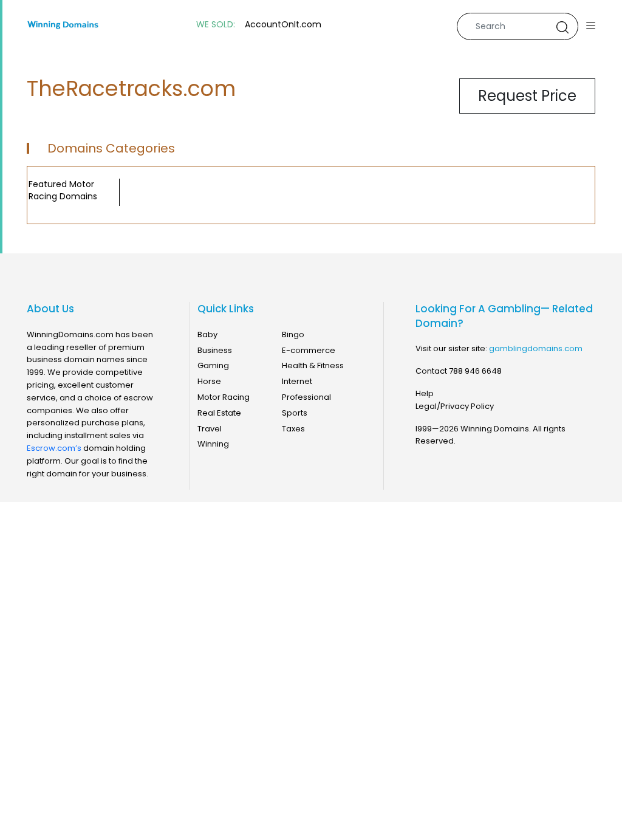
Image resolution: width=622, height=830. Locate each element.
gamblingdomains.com (536, 348)
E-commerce (308, 350)
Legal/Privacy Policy (454, 406)
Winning (213, 444)
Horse (209, 381)
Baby (207, 334)
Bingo (293, 334)
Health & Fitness (313, 365)
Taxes (293, 428)
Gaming (213, 365)
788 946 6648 (475, 371)
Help (424, 393)
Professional (306, 397)
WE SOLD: (215, 24)
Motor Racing (223, 397)
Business (214, 350)
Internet (297, 381)
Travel (209, 428)
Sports (294, 413)
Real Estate (219, 413)
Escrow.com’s (54, 448)
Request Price (527, 96)
